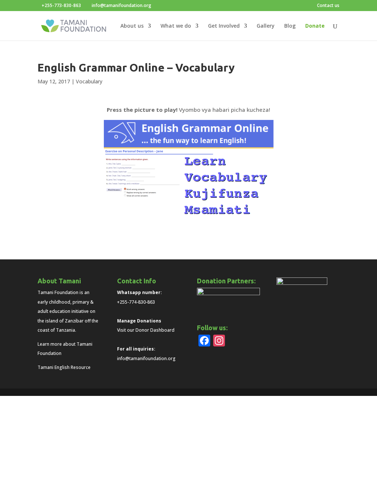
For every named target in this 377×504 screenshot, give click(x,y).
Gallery (266, 26)
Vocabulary (89, 81)
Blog (290, 26)
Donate (315, 26)
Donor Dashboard (155, 330)
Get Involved (224, 26)
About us (132, 26)
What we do (176, 26)
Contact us (328, 5)
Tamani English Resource (64, 367)
